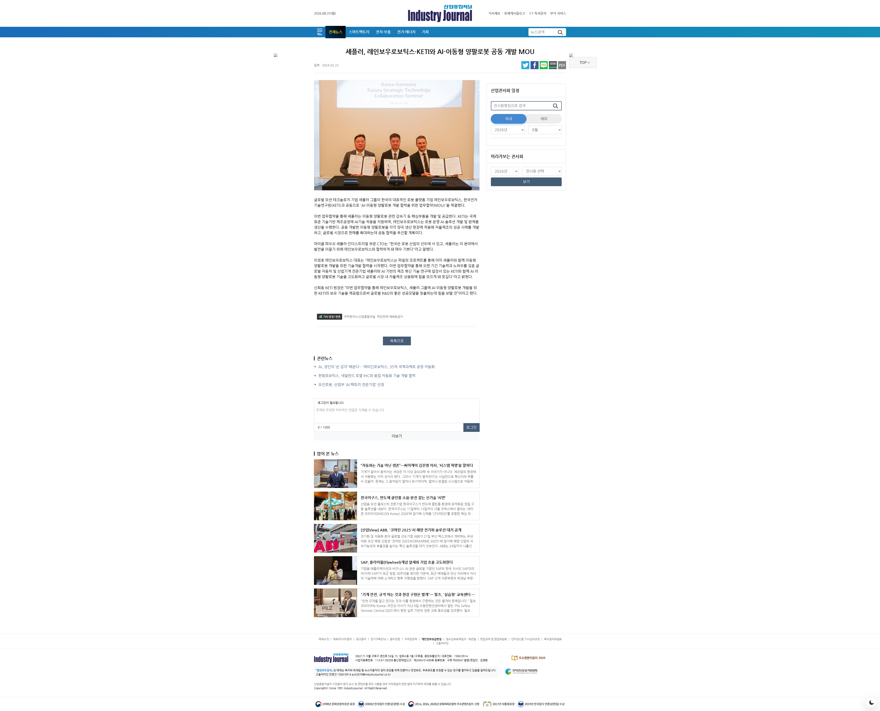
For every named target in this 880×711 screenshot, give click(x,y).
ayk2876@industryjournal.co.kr (371, 674)
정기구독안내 (378, 639)
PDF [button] (562, 65)
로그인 (471, 427)
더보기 (397, 436)
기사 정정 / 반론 (331, 316)
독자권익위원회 (553, 639)
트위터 (525, 65)
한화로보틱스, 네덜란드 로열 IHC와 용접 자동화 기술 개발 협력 (366, 375)
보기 (526, 182)
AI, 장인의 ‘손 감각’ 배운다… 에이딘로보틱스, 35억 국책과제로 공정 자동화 (376, 367)
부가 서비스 (558, 13)
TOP (583, 62)
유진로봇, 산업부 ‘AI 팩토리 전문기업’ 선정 (351, 384)
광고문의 (361, 639)
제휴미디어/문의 (342, 639)
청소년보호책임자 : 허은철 (461, 639)
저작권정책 (410, 639)
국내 (508, 119)
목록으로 (397, 341)
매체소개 (324, 639)
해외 (544, 119)
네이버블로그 (544, 65)
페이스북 (535, 65)
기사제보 (494, 13)
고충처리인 (442, 643)
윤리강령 (395, 639)
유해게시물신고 (514, 13)
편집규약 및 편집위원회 (493, 639)
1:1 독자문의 (537, 13)
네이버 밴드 (553, 65)
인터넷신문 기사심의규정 (525, 639)
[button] (319, 32)
